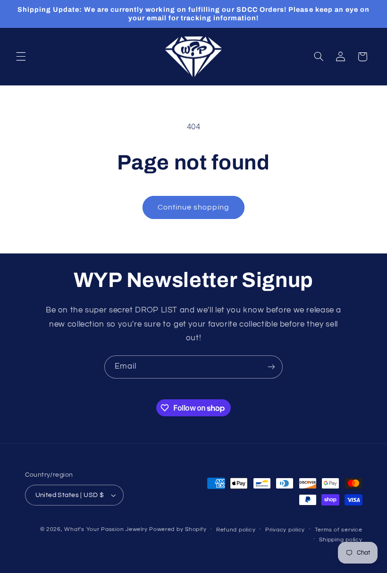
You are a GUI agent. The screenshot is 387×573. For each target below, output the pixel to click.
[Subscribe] (271, 367)
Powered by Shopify (177, 529)
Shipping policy (340, 539)
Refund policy (236, 529)
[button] (21, 56)
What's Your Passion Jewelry (105, 529)
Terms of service (338, 529)
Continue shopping (194, 207)
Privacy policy (285, 529)
